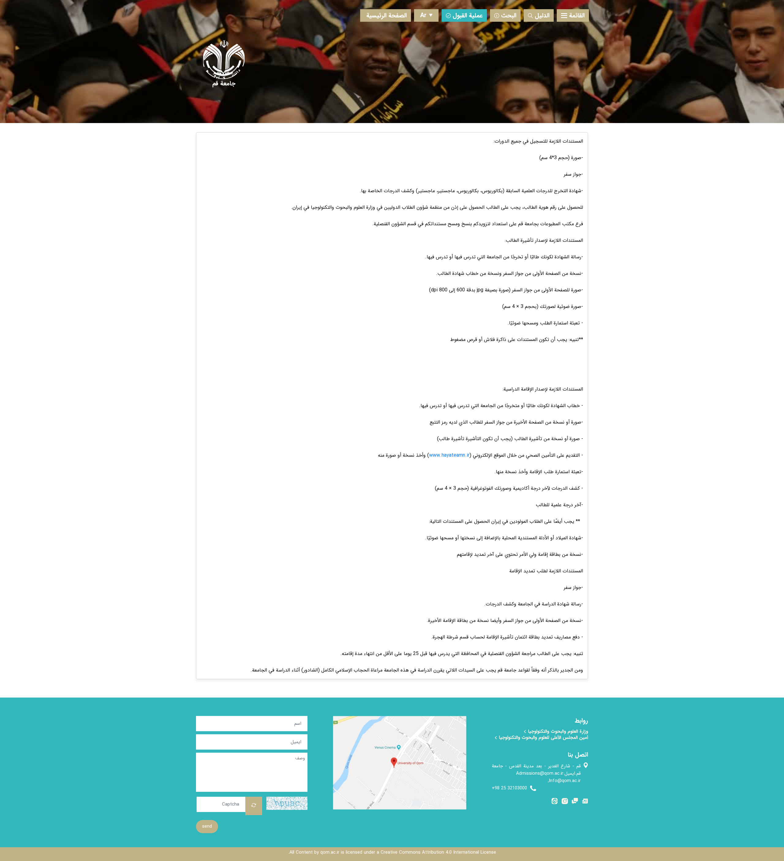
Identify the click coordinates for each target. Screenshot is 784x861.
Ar (423, 15)
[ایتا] (555, 802)
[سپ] (585, 802)
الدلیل (542, 15)
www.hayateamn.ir (449, 455)
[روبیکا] (575, 802)
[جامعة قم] (224, 83)
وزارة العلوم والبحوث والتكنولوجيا (557, 731)
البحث (508, 15)
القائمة (577, 15)
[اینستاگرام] (565, 802)
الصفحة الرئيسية (386, 15)
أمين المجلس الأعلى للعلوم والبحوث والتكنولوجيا (542, 737)
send (207, 826)
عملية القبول (468, 15)
